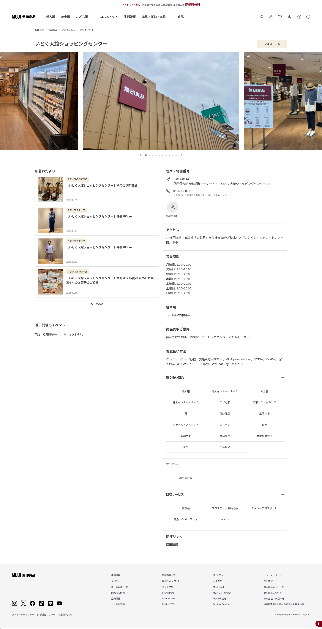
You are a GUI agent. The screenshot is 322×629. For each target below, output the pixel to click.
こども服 (82, 17)
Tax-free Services (222, 604)
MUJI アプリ (219, 575)
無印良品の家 (169, 575)
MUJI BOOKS (169, 598)
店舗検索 (52, 29)
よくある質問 (118, 604)
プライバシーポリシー (23, 614)
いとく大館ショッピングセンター (78, 29)
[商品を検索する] (262, 17)
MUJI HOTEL (168, 604)
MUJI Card (218, 586)
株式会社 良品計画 (274, 598)
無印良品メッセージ (274, 586)
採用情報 (172, 544)
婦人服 (50, 17)
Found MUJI (168, 592)
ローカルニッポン (120, 586)
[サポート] (308, 16)
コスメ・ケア (109, 17)
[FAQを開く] (299, 17)
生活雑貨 (130, 17)
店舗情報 (115, 575)
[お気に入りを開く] (280, 17)
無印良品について (273, 592)
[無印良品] (23, 575)
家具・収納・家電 (154, 17)
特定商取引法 (65, 614)
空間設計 (115, 598)
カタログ (217, 580)
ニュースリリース (272, 575)
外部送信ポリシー (46, 614)
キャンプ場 (167, 586)
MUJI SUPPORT (119, 592)
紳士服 (65, 17)
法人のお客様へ (221, 598)
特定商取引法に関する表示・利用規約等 (284, 604)
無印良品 (39, 29)
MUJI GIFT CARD (222, 592)
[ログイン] (271, 16)
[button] (172, 210)
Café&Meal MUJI (170, 580)
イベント (115, 580)
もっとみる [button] (96, 304)
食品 (181, 17)
